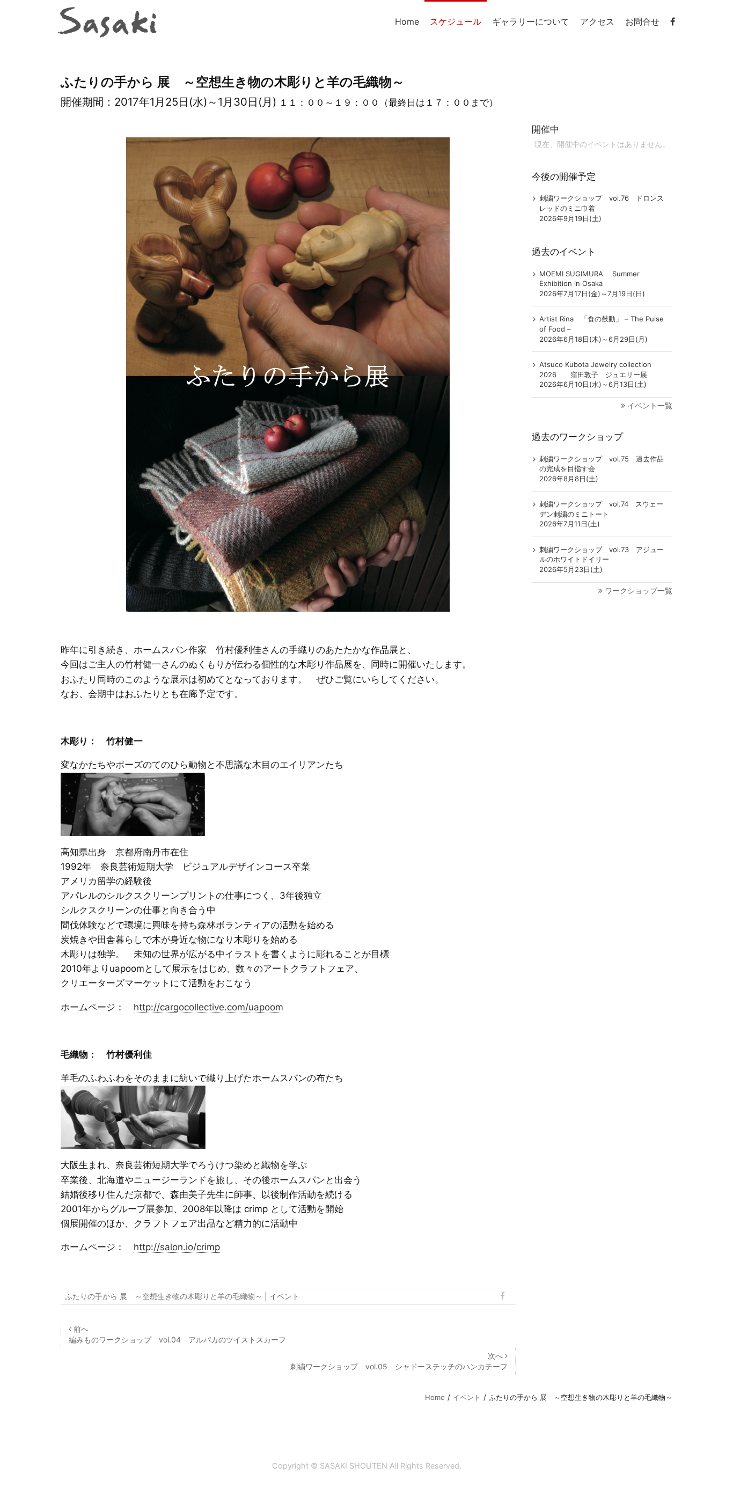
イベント (284, 1296)
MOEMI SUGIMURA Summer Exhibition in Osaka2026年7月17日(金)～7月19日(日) (592, 283)
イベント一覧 (649, 405)
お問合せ (642, 21)
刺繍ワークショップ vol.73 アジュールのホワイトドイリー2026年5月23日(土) (601, 559)
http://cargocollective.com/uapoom (208, 1007)
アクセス (597, 21)
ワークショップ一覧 (638, 590)
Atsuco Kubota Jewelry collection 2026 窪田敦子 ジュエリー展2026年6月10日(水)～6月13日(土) (595, 374)
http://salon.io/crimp (177, 1247)
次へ (399, 1361)
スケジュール (455, 21)
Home (407, 21)
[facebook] (672, 21)
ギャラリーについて (530, 21)
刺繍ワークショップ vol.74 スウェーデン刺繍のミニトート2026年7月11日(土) (601, 514)
